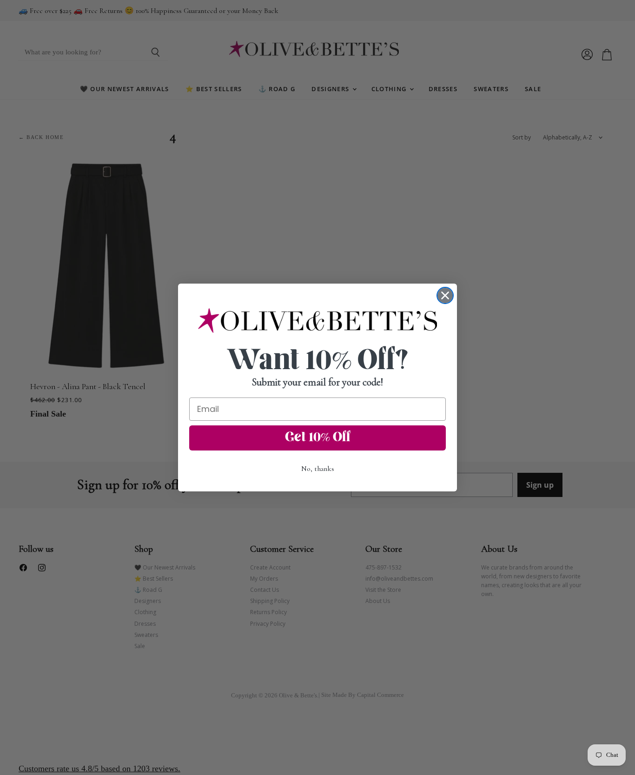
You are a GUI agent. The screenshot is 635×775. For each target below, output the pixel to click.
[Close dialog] (445, 295)
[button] (317, 320)
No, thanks (317, 468)
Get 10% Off (318, 437)
